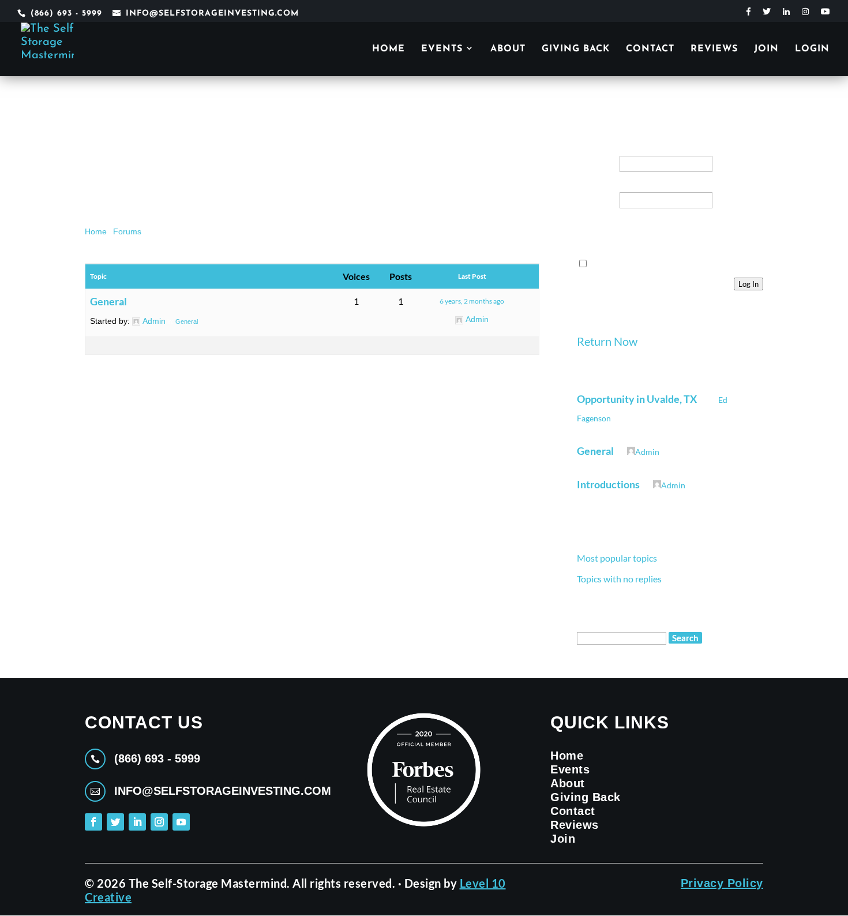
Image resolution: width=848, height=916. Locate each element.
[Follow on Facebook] (93, 822)
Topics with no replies (619, 578)
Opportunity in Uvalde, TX (637, 398)
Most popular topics (617, 557)
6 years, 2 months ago (472, 301)
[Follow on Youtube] (181, 822)
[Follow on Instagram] (159, 822)
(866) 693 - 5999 (66, 13)
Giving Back (576, 49)
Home (388, 49)
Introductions (608, 484)
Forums (127, 231)
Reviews (714, 49)
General (108, 301)
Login (812, 49)
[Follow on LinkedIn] (137, 822)
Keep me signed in (607, 242)
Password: (596, 191)
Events (442, 49)
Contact (650, 49)
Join (766, 49)
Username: (595, 155)
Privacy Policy (722, 883)
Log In (748, 284)
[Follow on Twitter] (115, 822)
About (508, 49)
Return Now (607, 341)
